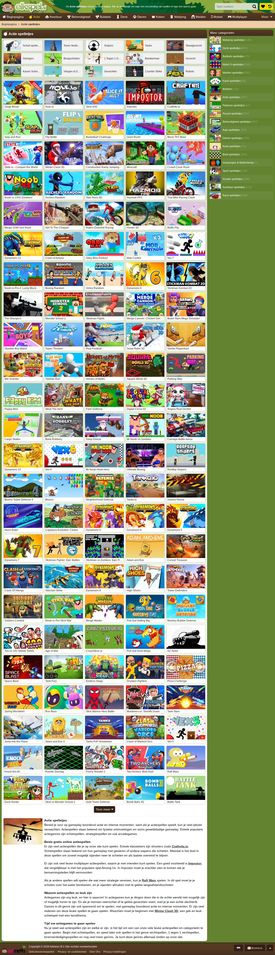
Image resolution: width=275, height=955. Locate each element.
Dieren (141, 17)
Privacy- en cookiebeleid (72, 951)
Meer (265, 17)
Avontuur (56, 17)
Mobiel (218, 17)
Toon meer (103, 809)
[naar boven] (270, 948)
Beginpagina (15, 17)
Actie (36, 17)
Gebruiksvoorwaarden (42, 951)
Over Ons (94, 951)
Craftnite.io (180, 846)
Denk (124, 17)
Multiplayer (239, 17)
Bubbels (105, 17)
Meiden (201, 17)
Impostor (194, 863)
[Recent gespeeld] (269, 6)
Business (256, 948)
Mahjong (180, 17)
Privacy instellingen (114, 951)
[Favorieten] (263, 6)
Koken (160, 17)
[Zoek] (254, 6)
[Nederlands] (238, 948)
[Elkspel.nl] (23, 6)
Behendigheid (81, 17)
